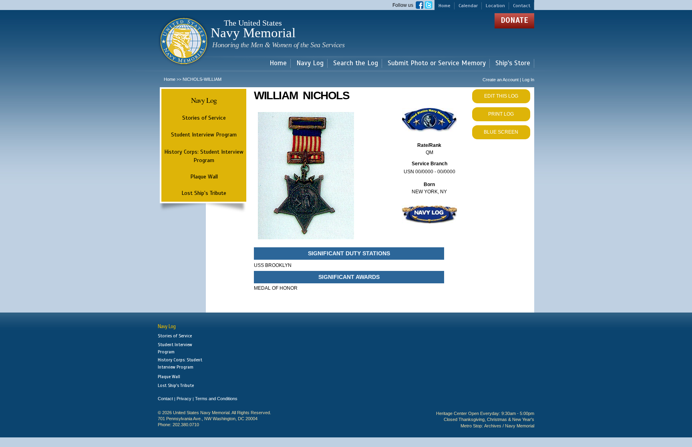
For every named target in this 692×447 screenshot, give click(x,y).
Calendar (468, 5)
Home (445, 5)
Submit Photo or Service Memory (437, 63)
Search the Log (355, 63)
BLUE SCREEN (501, 132)
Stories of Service (204, 117)
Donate (514, 20)
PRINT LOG (501, 114)
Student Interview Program (204, 134)
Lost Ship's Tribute (203, 192)
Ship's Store (512, 63)
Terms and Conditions (216, 398)
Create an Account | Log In (508, 79)
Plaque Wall (204, 176)
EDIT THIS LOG (501, 96)
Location (495, 5)
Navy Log (310, 63)
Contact (521, 5)
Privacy (184, 398)
